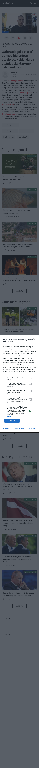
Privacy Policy (32, 428)
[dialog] (19, 384)
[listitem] (19, 378)
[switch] (30, 384)
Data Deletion (7, 428)
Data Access (19, 428)
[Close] (35, 340)
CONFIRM (12, 420)
